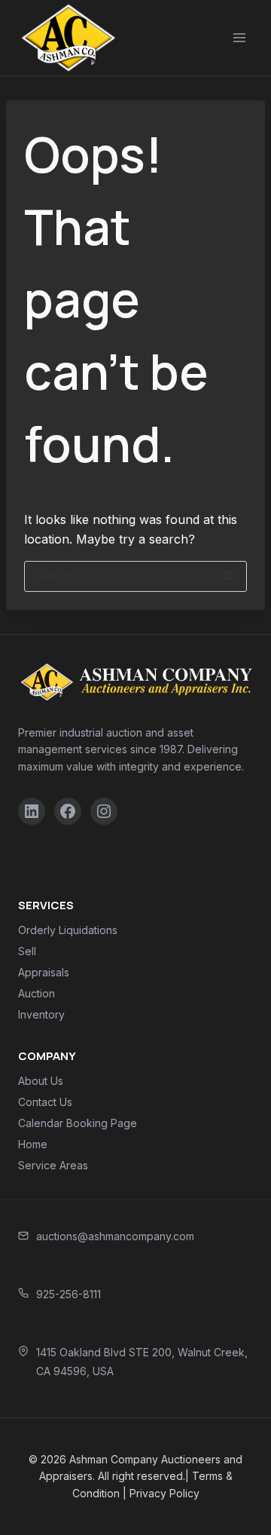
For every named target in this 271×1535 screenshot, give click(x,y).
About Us (40, 1080)
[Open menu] (239, 37)
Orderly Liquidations (67, 930)
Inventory (41, 1014)
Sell (27, 951)
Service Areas (53, 1165)
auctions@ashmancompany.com (115, 1236)
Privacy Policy (164, 1493)
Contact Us (45, 1101)
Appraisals (43, 972)
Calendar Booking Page (77, 1123)
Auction (36, 993)
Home (32, 1144)
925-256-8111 (68, 1294)
